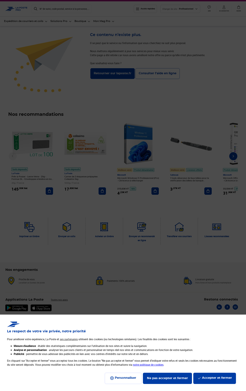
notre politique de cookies (148, 365)
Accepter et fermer (217, 377)
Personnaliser (125, 377)
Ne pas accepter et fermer (167, 378)
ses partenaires (69, 339)
